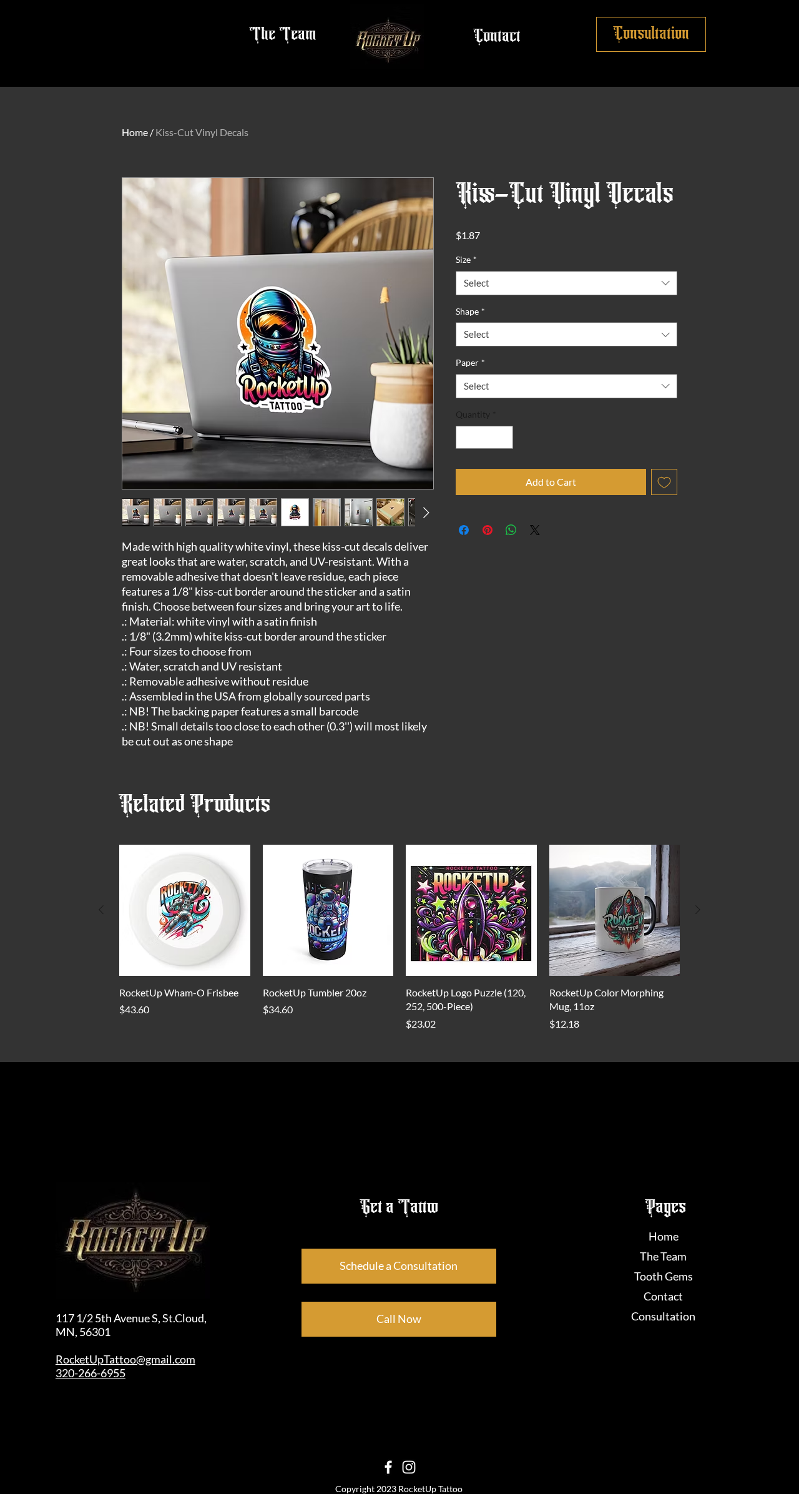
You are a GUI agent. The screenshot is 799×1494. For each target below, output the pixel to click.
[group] (399, 937)
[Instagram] (409, 1467)
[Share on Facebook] (463, 530)
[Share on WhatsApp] (511, 530)
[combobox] (566, 283)
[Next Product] (697, 909)
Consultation (663, 1316)
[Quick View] (184, 910)
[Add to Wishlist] (664, 482)
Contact (663, 1296)
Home (135, 132)
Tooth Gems (663, 1276)
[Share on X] (534, 530)
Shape (470, 311)
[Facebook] (388, 1467)
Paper (470, 362)
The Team (663, 1256)
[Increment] (503, 437)
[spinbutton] (484, 437)
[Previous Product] (101, 909)
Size (466, 259)
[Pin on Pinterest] (487, 530)
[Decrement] (465, 437)
